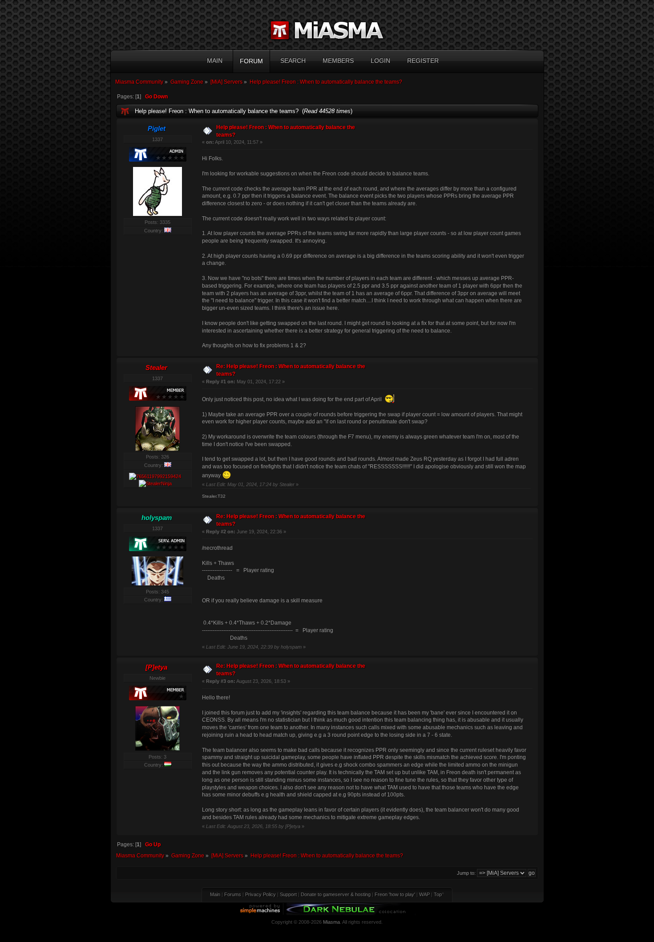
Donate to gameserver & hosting (336, 894)
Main (215, 894)
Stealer (156, 367)
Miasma (331, 922)
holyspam (156, 517)
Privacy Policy (260, 894)
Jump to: (466, 873)
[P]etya (156, 667)
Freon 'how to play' (395, 894)
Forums (232, 894)
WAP (424, 894)
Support (288, 894)
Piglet (157, 128)
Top (438, 894)
